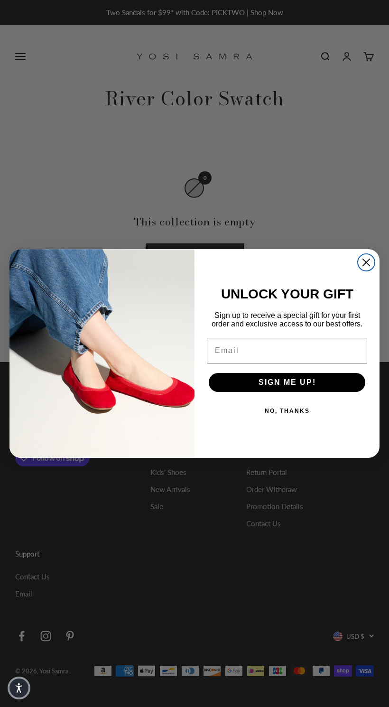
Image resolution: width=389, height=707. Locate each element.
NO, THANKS (287, 411)
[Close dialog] (366, 262)
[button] (19, 688)
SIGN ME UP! (287, 382)
